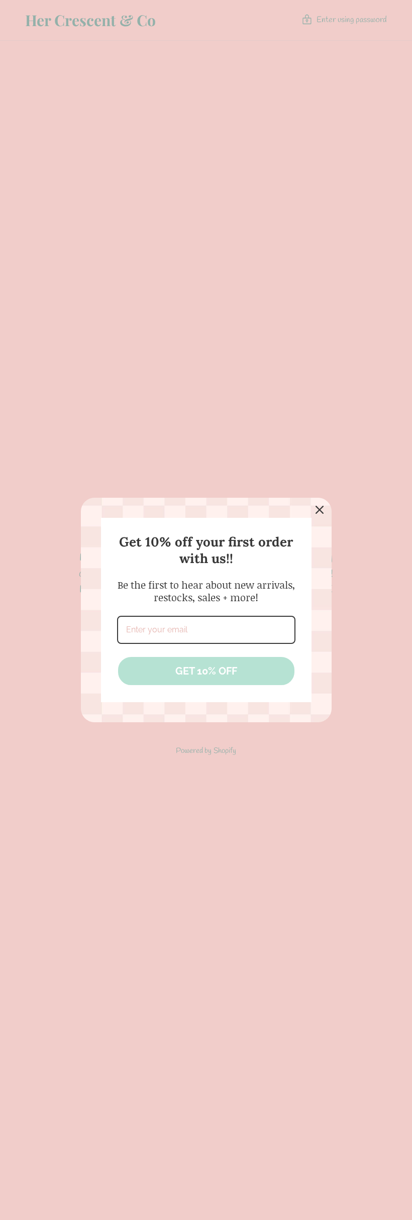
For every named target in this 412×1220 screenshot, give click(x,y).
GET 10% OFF (206, 671)
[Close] (319, 510)
